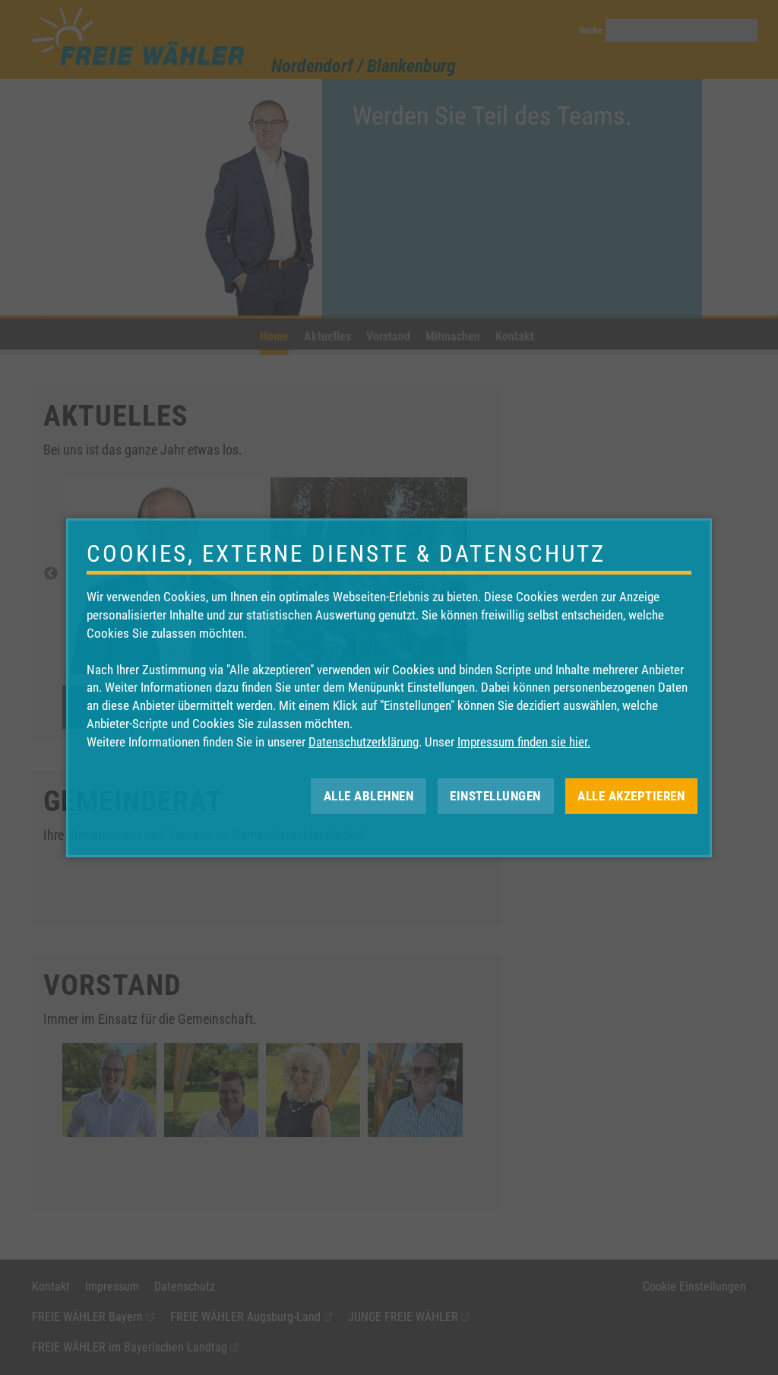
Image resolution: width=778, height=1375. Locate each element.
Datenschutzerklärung (363, 741)
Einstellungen (495, 795)
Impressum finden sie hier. (523, 741)
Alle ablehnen (369, 795)
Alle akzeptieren (631, 795)
